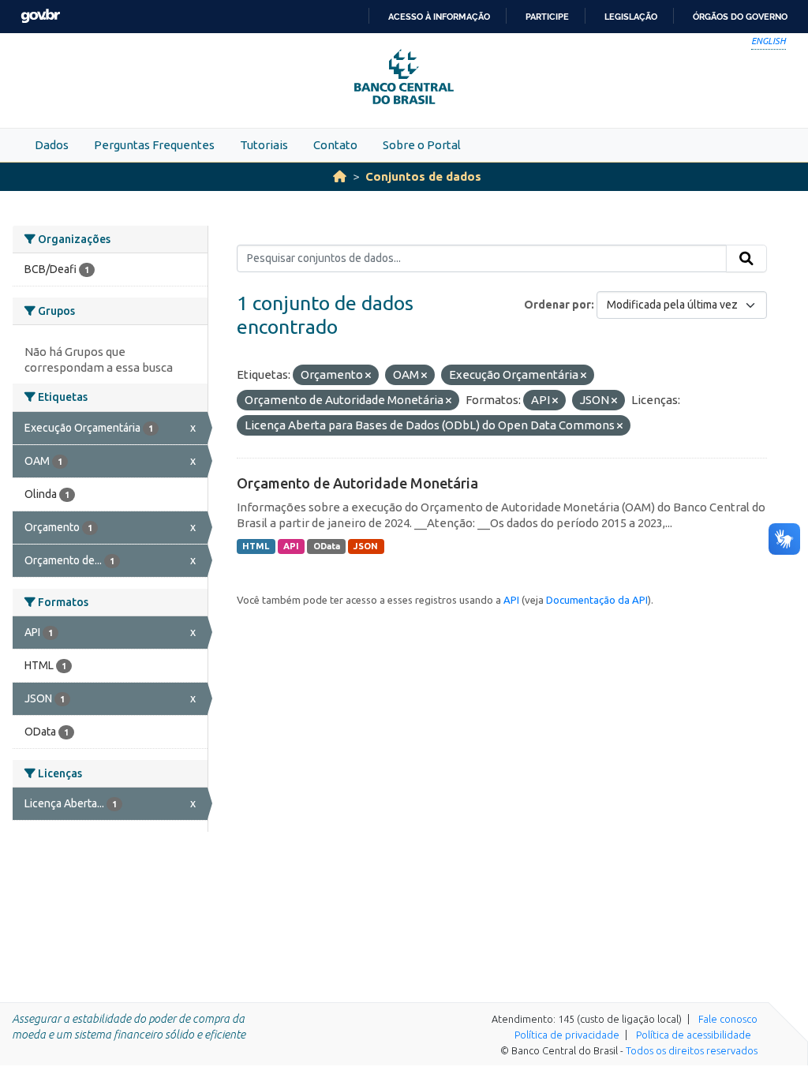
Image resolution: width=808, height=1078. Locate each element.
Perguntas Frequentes (154, 145)
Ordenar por (557, 304)
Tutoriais (264, 145)
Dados (52, 145)
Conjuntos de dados (423, 176)
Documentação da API (597, 599)
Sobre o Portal (422, 145)
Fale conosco (728, 1018)
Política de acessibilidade (693, 1034)
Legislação (630, 16)
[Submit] (746, 259)
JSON (366, 546)
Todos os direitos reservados (692, 1050)
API (291, 546)
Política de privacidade (566, 1034)
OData (326, 546)
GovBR (40, 16)
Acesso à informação (439, 16)
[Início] (339, 176)
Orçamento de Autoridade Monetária (357, 483)
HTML (255, 546)
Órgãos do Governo (740, 16)
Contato (335, 145)
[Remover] (368, 375)
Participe (547, 16)
